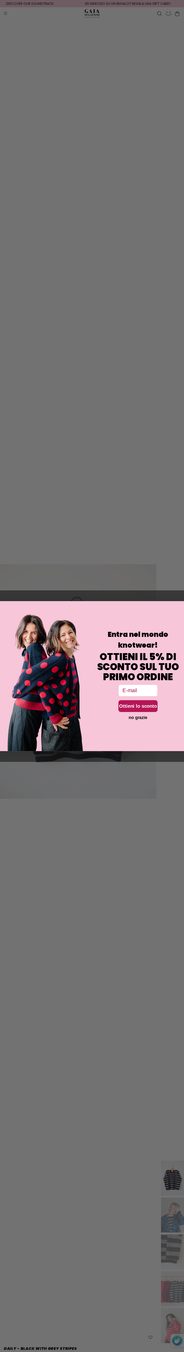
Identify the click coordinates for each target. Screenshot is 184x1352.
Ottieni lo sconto (138, 705)
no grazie (138, 717)
